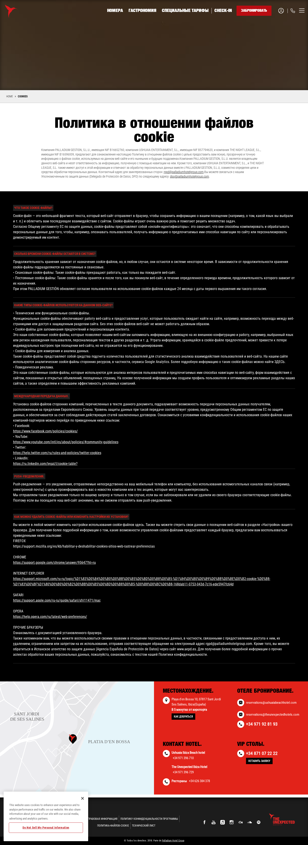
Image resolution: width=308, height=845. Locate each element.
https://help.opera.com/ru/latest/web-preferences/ (50, 616)
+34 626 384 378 (199, 781)
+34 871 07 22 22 (262, 753)
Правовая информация (102, 818)
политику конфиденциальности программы (149, 818)
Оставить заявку (259, 761)
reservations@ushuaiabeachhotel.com (271, 703)
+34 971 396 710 (183, 758)
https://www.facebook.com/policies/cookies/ (45, 431)
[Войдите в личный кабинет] (282, 11)
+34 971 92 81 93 (269, 27)
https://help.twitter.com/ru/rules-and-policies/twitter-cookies (57, 453)
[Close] (82, 798)
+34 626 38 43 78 (269, 38)
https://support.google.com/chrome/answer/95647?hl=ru (54, 562)
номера (115, 10)
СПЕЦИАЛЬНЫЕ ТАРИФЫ (185, 10)
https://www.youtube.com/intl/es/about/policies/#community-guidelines (65, 442)
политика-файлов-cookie (113, 825)
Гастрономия (142, 10)
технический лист (143, 825)
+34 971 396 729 (183, 772)
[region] (46, 816)
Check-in (223, 10)
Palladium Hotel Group (173, 840)
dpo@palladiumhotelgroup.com (189, 176)
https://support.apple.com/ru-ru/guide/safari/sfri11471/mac (57, 600)
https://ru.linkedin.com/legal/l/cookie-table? (45, 463)
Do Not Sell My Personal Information (46, 827)
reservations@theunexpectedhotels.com (272, 715)
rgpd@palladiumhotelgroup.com (184, 172)
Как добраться (183, 716)
